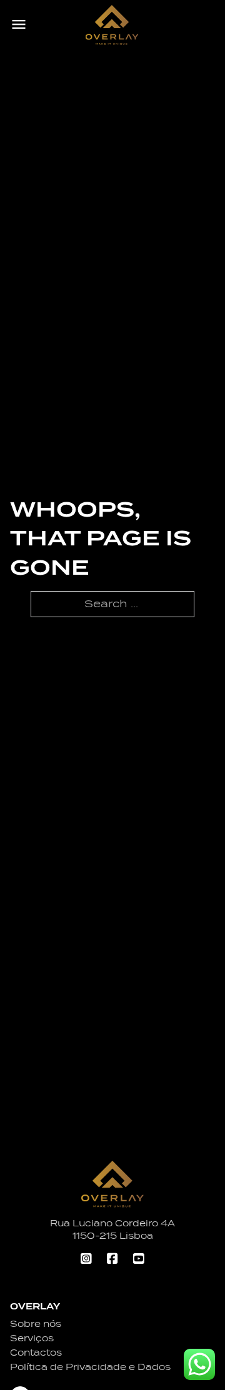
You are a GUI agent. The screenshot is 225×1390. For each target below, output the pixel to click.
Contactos (36, 1353)
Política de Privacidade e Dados (90, 1367)
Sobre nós (35, 1324)
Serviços (32, 1338)
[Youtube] (138, 1260)
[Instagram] (86, 1260)
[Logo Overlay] (112, 25)
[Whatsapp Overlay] (199, 1364)
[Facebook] (112, 1260)
